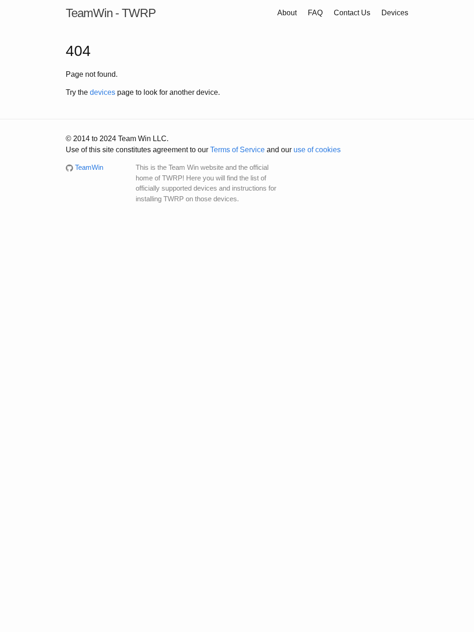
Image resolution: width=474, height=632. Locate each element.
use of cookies (317, 150)
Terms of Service (237, 150)
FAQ (315, 13)
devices (102, 92)
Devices (394, 13)
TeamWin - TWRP (111, 13)
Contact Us (352, 13)
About (287, 13)
